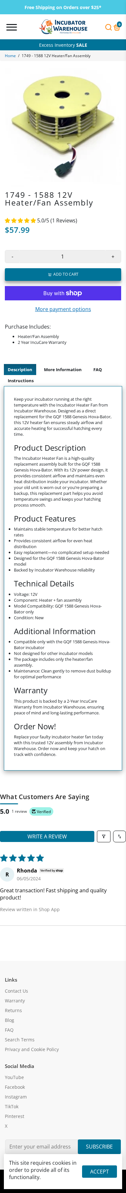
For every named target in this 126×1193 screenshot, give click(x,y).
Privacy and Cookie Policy (32, 1049)
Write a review (47, 836)
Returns (13, 1010)
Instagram (16, 1097)
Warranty (15, 1001)
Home (10, 55)
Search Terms (20, 1040)
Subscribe (99, 1146)
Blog (9, 1020)
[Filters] (103, 836)
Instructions (21, 380)
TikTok (11, 1107)
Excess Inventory (63, 45)
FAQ (97, 369)
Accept (99, 1171)
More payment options (63, 309)
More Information (63, 369)
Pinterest (14, 1116)
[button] (21, 220)
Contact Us (16, 991)
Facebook (15, 1087)
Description (20, 369)
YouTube (14, 1077)
